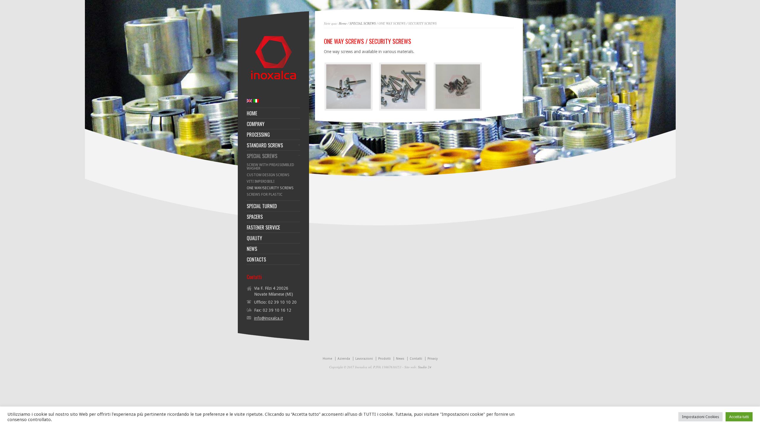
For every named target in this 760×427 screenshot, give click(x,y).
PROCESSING (258, 134)
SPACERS (255, 216)
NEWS (252, 248)
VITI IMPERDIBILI (260, 181)
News (400, 359)
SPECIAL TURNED (262, 206)
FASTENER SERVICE (263, 227)
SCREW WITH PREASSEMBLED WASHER (270, 166)
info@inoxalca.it (268, 318)
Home (343, 23)
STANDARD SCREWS (265, 145)
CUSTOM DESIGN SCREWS (268, 175)
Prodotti (384, 359)
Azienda (344, 359)
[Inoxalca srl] (273, 82)
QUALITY (254, 238)
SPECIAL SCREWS (362, 23)
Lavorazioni (364, 359)
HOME (252, 113)
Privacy (433, 359)
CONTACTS (256, 259)
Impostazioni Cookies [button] (700, 417)
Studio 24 (424, 367)
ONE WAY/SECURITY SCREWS (270, 188)
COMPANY (256, 124)
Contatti (416, 359)
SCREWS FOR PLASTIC (265, 194)
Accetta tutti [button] (739, 417)
